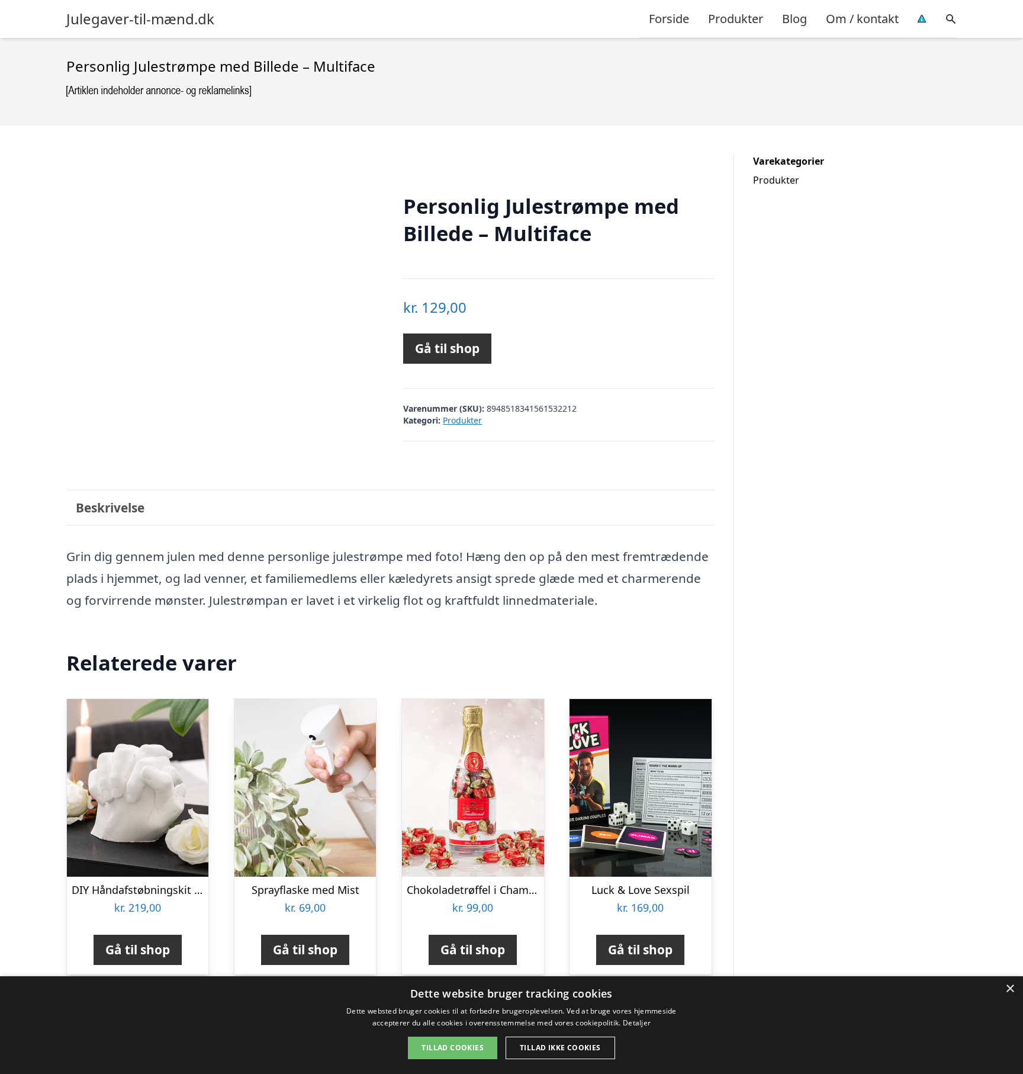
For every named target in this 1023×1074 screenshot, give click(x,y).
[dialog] (511, 1025)
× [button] (1009, 989)
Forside (669, 19)
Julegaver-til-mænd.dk (140, 18)
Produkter (735, 19)
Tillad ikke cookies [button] (560, 1048)
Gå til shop (447, 348)
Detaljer (637, 1023)
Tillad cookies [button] (453, 1048)
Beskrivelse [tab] (110, 507)
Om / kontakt (862, 19)
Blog (794, 19)
